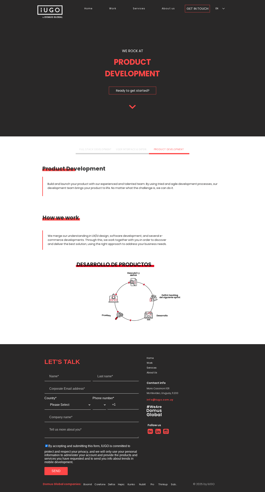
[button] (190, 324)
